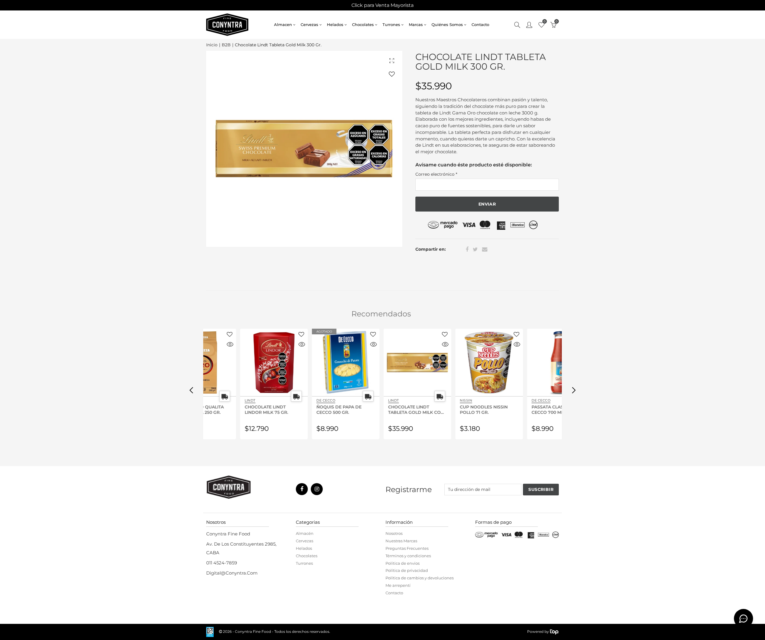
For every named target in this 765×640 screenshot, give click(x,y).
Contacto (480, 24)
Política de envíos (402, 563)
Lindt (215, 400)
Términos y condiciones (408, 555)
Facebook (467, 249)
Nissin (431, 400)
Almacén (304, 533)
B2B (226, 45)
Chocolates (363, 24)
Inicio (212, 45)
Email (484, 249)
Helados (335, 24)
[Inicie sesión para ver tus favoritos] (391, 74)
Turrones (391, 24)
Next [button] (574, 390)
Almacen (283, 24)
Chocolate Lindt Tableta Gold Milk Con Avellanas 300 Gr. (381, 409)
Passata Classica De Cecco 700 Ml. (521, 409)
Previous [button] (191, 390)
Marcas (416, 24)
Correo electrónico (436, 174)
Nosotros (394, 533)
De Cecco (290, 400)
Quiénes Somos (447, 24)
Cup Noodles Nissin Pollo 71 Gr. (449, 409)
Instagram (317, 489)
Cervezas (309, 24)
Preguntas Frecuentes (407, 548)
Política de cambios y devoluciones (419, 577)
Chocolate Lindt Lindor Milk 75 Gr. (231, 409)
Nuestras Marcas (401, 540)
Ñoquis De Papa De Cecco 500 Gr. (304, 409)
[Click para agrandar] (391, 60)
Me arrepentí (398, 585)
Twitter (475, 249)
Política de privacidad (406, 570)
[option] (304, 149)
